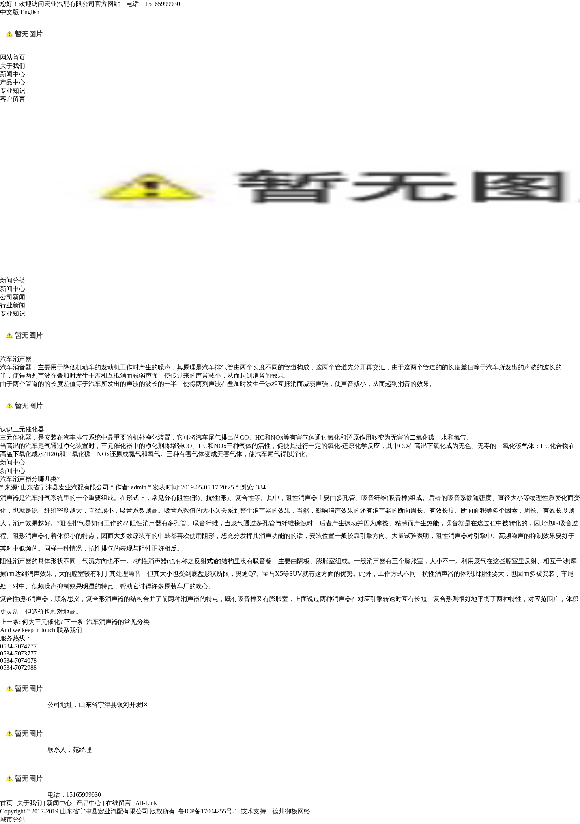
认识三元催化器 (22, 429)
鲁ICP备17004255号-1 (208, 811)
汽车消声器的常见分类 (118, 621)
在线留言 (118, 803)
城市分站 (12, 819)
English (30, 12)
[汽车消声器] (23, 351)
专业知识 (12, 90)
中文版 (9, 12)
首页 (6, 803)
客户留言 (12, 99)
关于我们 (12, 65)
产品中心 (12, 82)
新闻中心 (12, 74)
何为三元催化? (42, 621)
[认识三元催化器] (23, 421)
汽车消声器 (16, 359)
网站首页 (12, 57)
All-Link (146, 803)
